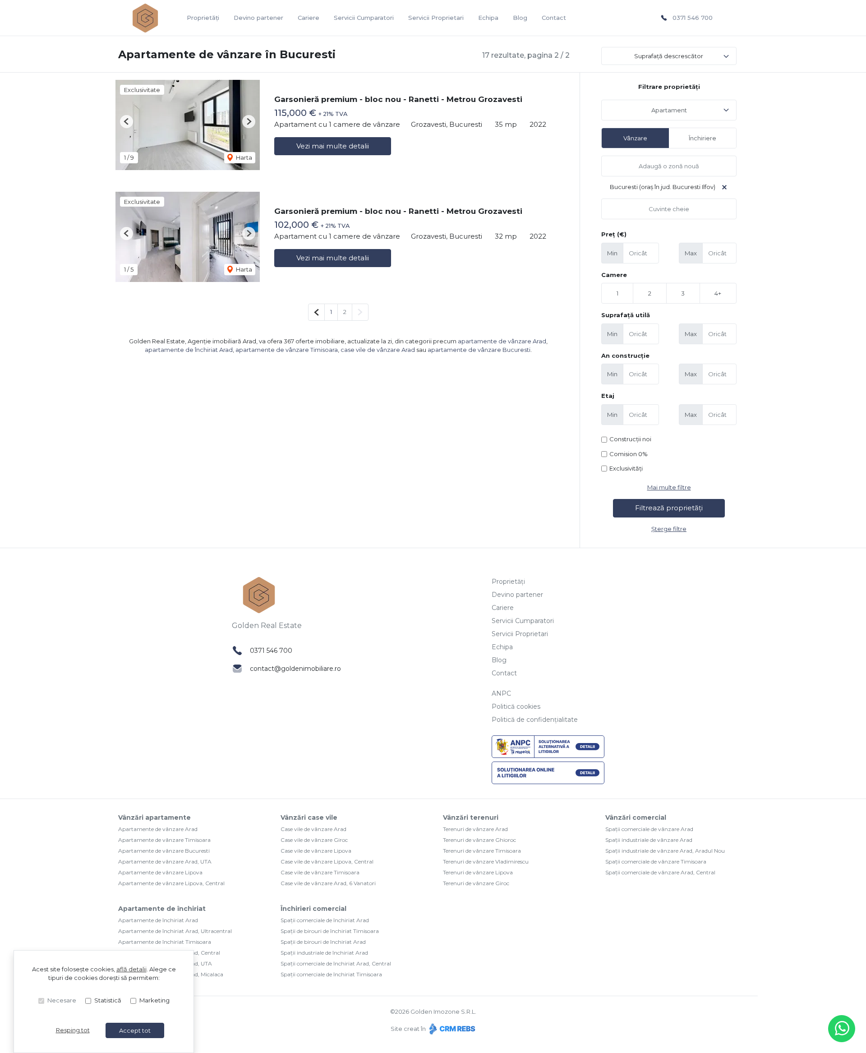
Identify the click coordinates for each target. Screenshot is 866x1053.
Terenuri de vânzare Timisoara (482, 850)
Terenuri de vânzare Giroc (476, 883)
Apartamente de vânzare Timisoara (164, 839)
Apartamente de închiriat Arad (158, 920)
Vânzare (635, 138)
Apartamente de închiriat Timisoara (164, 941)
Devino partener (258, 17)
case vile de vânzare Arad (378, 349)
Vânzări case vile (309, 817)
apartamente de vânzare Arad (502, 341)
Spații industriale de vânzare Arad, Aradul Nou (665, 850)
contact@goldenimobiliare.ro (295, 669)
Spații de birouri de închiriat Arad (323, 941)
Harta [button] (243, 157)
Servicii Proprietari (436, 17)
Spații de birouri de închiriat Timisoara (330, 931)
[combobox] (669, 110)
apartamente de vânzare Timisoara (286, 349)
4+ (717, 293)
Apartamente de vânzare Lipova (160, 872)
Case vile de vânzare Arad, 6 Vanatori (328, 883)
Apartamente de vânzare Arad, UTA (165, 861)
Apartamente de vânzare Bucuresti (164, 850)
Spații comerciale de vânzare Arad (649, 829)
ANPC (501, 693)
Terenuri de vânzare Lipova (478, 872)
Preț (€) (613, 234)
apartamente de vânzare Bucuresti (479, 349)
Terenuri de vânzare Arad (475, 829)
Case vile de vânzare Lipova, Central (327, 861)
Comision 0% (628, 453)
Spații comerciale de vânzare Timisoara (655, 861)
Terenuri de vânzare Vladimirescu (486, 861)
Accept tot (135, 1030)
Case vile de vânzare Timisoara (320, 872)
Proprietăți (203, 17)
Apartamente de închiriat (162, 909)
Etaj (607, 395)
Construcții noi (630, 439)
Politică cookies (516, 706)
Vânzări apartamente (154, 817)
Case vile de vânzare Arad (313, 829)
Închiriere (702, 138)
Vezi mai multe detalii (332, 146)
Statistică (107, 1000)
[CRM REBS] (451, 1028)
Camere (614, 274)
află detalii (131, 969)
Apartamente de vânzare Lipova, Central (171, 883)
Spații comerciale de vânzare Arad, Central (660, 872)
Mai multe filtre (669, 487)
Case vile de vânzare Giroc (314, 839)
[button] (126, 121)
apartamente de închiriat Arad (189, 349)
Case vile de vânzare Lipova (316, 850)
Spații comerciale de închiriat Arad (325, 920)
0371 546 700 (693, 17)
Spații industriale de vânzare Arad (648, 839)
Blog (520, 17)
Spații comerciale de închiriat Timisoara (331, 974)
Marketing (154, 1000)
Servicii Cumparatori (364, 17)
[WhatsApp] (841, 1028)
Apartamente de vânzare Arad (158, 829)
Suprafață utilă (625, 315)
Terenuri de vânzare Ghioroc (479, 839)
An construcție (625, 355)
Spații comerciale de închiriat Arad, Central (336, 963)
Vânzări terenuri (470, 817)
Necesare (61, 1000)
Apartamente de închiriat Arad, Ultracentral (175, 931)
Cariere (308, 17)
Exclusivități (626, 468)
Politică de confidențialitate (535, 720)
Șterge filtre (668, 528)
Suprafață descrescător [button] (668, 56)
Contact (554, 17)
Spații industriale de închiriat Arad (324, 952)
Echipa (488, 17)
